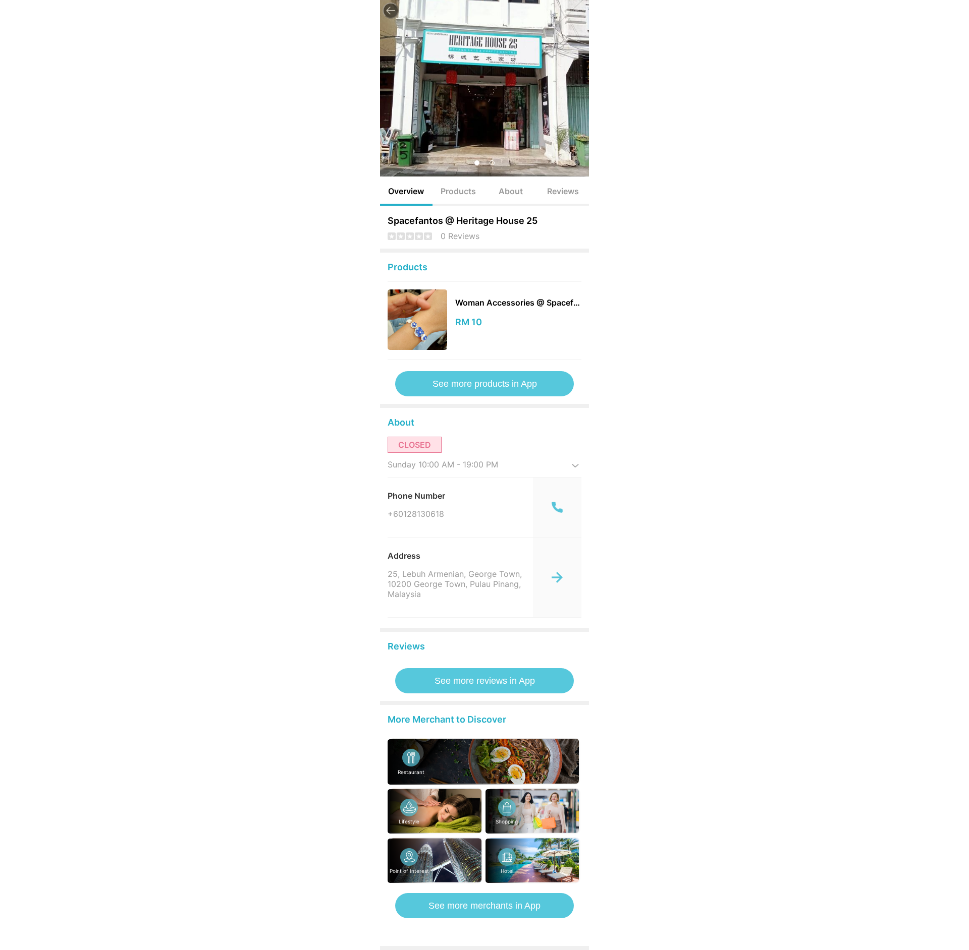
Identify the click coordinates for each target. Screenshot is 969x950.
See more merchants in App (484, 906)
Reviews (563, 191)
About (511, 191)
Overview (406, 191)
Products (458, 191)
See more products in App (485, 384)
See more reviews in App (485, 681)
